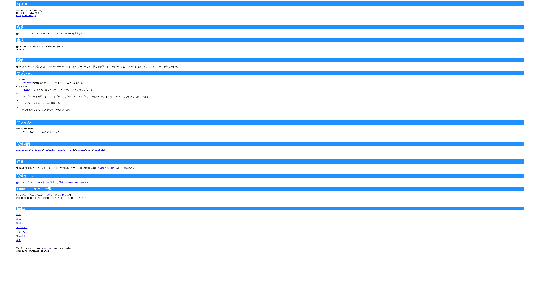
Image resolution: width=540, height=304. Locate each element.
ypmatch (60, 150)
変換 (61, 182)
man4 (40, 195)
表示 (52, 182)
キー (32, 182)
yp (57, 182)
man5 (46, 195)
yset (90, 150)
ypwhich (99, 150)
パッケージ (92, 182)
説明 (18, 223)
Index (18, 15)
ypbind (25, 89)
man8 (67, 195)
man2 (26, 195)
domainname (28, 82)
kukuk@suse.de (106, 168)
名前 (18, 214)
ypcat (18, 182)
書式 (18, 219)
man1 (19, 195)
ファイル (20, 232)
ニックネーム (42, 182)
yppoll (71, 150)
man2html (48, 248)
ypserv (81, 150)
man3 (33, 195)
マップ (25, 182)
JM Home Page (29, 15)
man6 (53, 195)
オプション (21, 227)
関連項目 (20, 236)
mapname (69, 182)
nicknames (37, 150)
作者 (18, 240)
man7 (60, 195)
